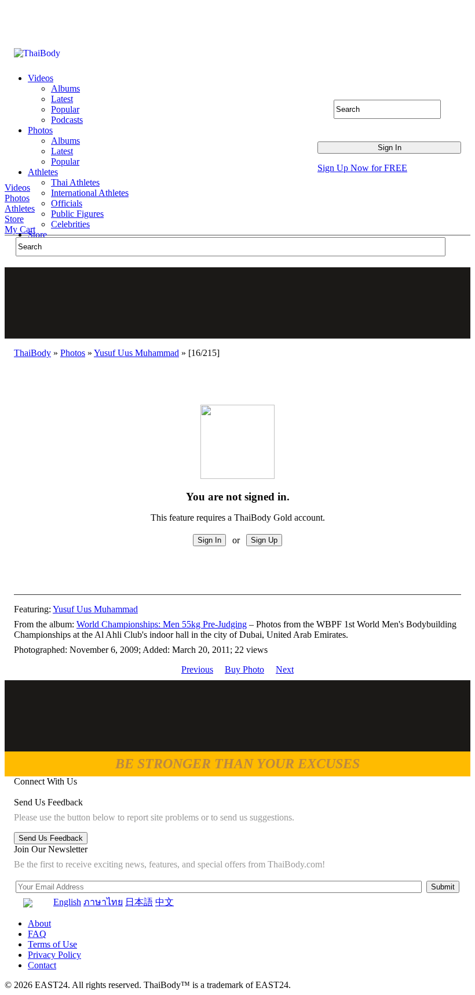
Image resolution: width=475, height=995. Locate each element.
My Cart (20, 229)
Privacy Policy (54, 955)
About (39, 923)
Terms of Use (52, 944)
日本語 (139, 902)
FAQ (37, 934)
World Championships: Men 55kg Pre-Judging (161, 624)
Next (285, 669)
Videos (17, 188)
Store (14, 219)
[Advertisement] (238, 303)
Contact (42, 965)
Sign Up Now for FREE (362, 168)
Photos (17, 198)
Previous (197, 669)
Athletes (20, 208)
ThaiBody (32, 353)
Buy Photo (244, 669)
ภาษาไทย (103, 902)
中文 (164, 902)
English (67, 902)
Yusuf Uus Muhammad (136, 353)
